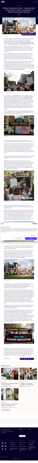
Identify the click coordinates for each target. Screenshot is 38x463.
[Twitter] (28, 34)
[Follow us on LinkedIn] (2, 443)
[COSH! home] (3, 1)
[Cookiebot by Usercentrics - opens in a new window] (33, 223)
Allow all (31, 238)
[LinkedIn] (30, 34)
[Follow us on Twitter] (5, 446)
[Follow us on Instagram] (5, 443)
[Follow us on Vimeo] (5, 449)
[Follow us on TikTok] (2, 449)
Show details (33, 235)
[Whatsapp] (32, 34)
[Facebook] (26, 34)
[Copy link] (34, 34)
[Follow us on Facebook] (2, 446)
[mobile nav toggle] (36, 1)
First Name (21, 429)
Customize (18, 238)
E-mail (29, 429)
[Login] (34, 1)
